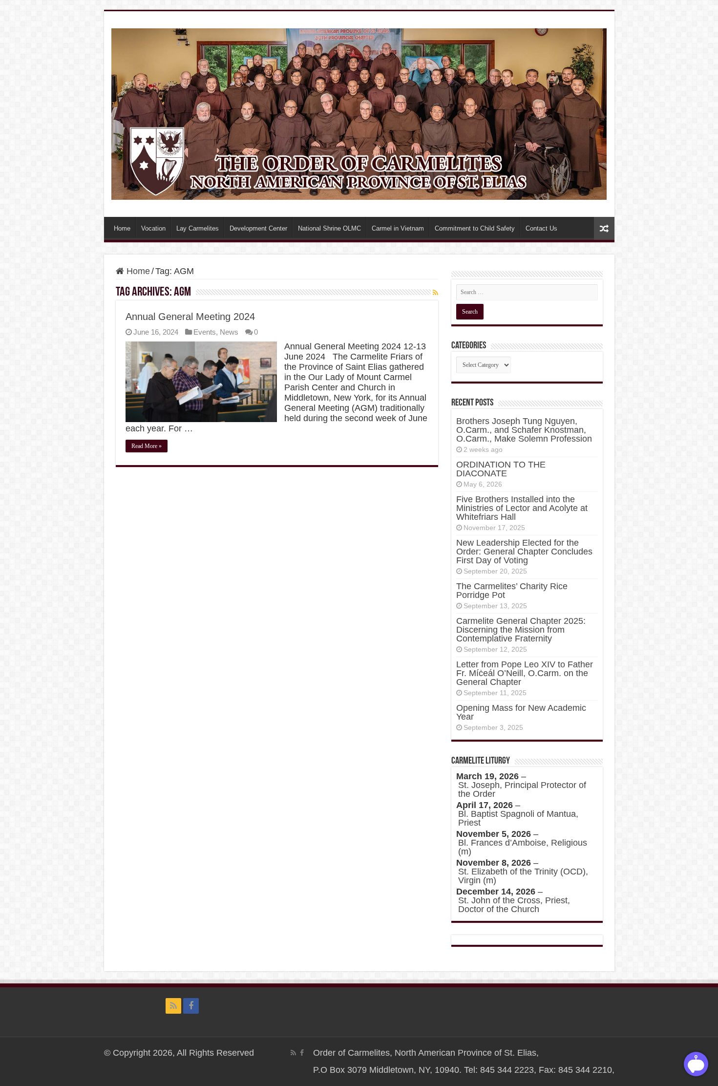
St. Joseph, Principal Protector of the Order (522, 789)
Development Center (258, 228)
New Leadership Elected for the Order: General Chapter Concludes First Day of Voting (524, 551)
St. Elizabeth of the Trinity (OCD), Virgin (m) (523, 876)
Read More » (146, 446)
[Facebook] (191, 1006)
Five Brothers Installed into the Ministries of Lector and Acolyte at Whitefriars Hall (522, 508)
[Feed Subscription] (435, 293)
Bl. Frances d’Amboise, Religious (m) (522, 847)
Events (204, 332)
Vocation (153, 228)
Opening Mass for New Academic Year (521, 712)
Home (122, 228)
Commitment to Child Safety (475, 228)
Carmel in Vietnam (398, 228)
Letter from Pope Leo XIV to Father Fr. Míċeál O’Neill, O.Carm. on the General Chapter (524, 673)
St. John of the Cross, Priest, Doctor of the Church (514, 905)
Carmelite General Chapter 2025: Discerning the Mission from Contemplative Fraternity (521, 629)
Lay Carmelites (197, 228)
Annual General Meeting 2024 (190, 316)
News (229, 332)
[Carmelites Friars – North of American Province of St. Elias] (359, 112)
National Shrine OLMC (329, 228)
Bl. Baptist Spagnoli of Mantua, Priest (518, 818)
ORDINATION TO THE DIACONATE (501, 469)
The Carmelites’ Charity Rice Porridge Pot (512, 590)
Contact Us (541, 228)
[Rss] (173, 1006)
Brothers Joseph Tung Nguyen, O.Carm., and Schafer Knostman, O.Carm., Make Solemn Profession (524, 430)
